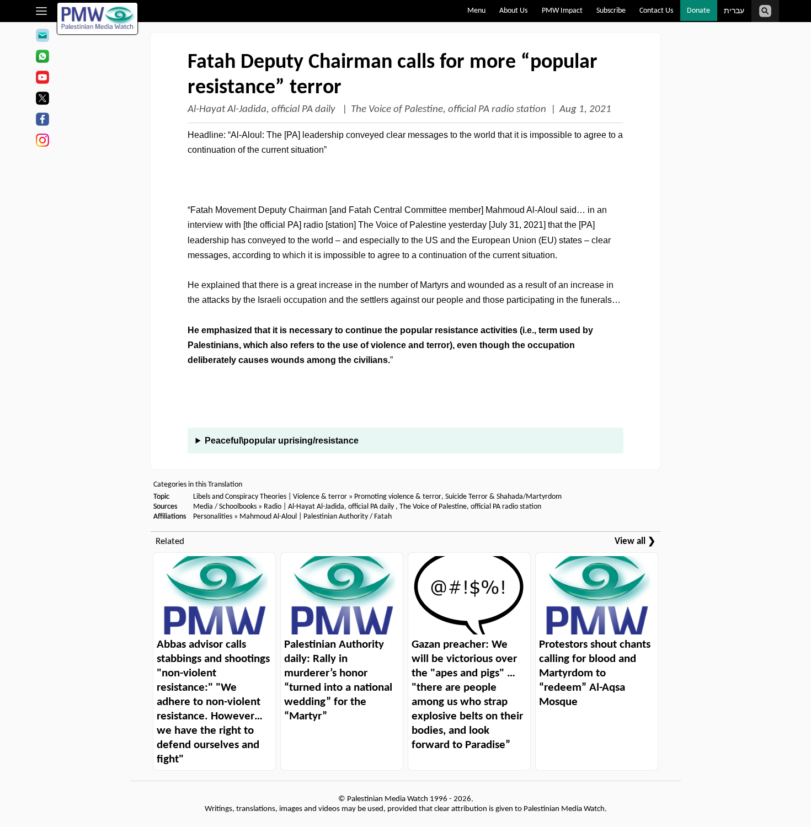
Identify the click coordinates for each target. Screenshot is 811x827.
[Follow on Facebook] (42, 120)
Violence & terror (320, 497)
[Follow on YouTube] (42, 78)
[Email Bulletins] (42, 36)
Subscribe (611, 11)
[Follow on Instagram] (42, 141)
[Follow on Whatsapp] (42, 57)
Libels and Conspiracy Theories (239, 497)
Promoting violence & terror (397, 497)
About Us (513, 11)
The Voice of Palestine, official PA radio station (448, 109)
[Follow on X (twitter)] (42, 99)
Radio (272, 507)
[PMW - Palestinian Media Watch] (97, 18)
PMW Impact (562, 11)
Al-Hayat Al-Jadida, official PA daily (263, 109)
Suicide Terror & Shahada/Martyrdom (503, 497)
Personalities (212, 517)
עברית (734, 11)
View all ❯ (635, 541)
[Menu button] (42, 11)
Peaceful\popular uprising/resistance (282, 440)
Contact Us (656, 11)
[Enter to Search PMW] (765, 11)
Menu (476, 11)
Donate (698, 11)
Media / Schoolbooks (225, 507)
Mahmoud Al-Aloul (268, 517)
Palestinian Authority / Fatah (347, 517)
